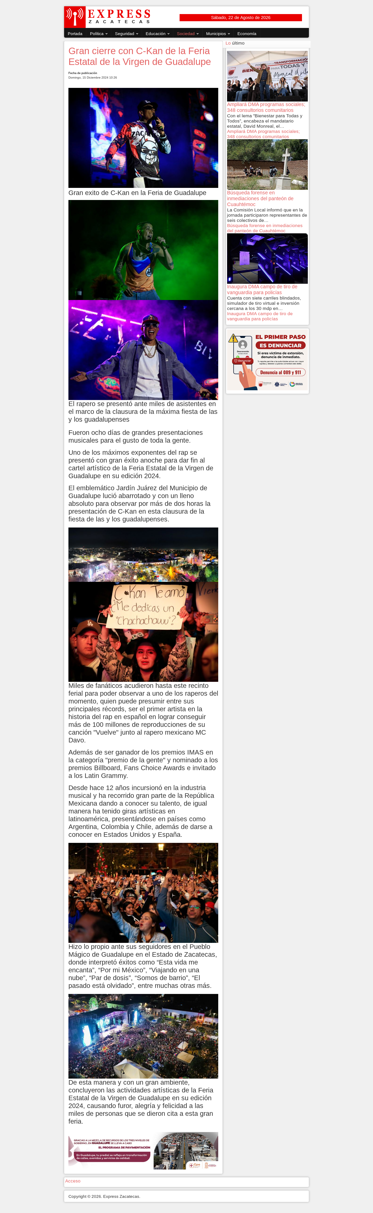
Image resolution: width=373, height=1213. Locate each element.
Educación (156, 33)
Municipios (216, 33)
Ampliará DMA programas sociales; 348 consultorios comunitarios (263, 134)
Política (97, 33)
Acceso (73, 1180)
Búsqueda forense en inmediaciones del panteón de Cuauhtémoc (265, 228)
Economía (246, 33)
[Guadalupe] (143, 1150)
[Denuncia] (267, 359)
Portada (75, 33)
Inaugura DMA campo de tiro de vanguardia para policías (260, 316)
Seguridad (124, 33)
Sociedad (186, 33)
